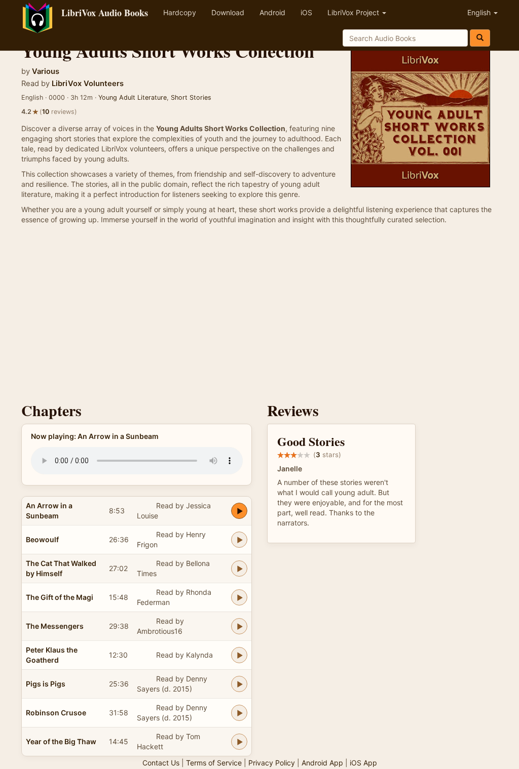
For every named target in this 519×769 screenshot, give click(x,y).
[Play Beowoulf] (239, 540)
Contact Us (160, 762)
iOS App (363, 762)
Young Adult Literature (132, 97)
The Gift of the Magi (59, 597)
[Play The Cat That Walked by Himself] (239, 568)
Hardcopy (179, 12)
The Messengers (55, 626)
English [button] (480, 12)
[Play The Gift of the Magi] (239, 597)
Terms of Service (214, 762)
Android (272, 12)
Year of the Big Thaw (61, 741)
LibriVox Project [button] (354, 12)
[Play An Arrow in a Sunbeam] (239, 511)
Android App (322, 762)
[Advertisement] (259, 316)
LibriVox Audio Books (104, 12)
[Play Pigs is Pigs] (239, 684)
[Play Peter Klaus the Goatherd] (239, 655)
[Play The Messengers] (239, 626)
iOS (306, 12)
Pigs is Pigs (45, 683)
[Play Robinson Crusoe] (239, 713)
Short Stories (191, 97)
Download (227, 12)
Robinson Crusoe (56, 712)
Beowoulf (42, 539)
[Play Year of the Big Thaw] (239, 742)
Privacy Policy (271, 762)
